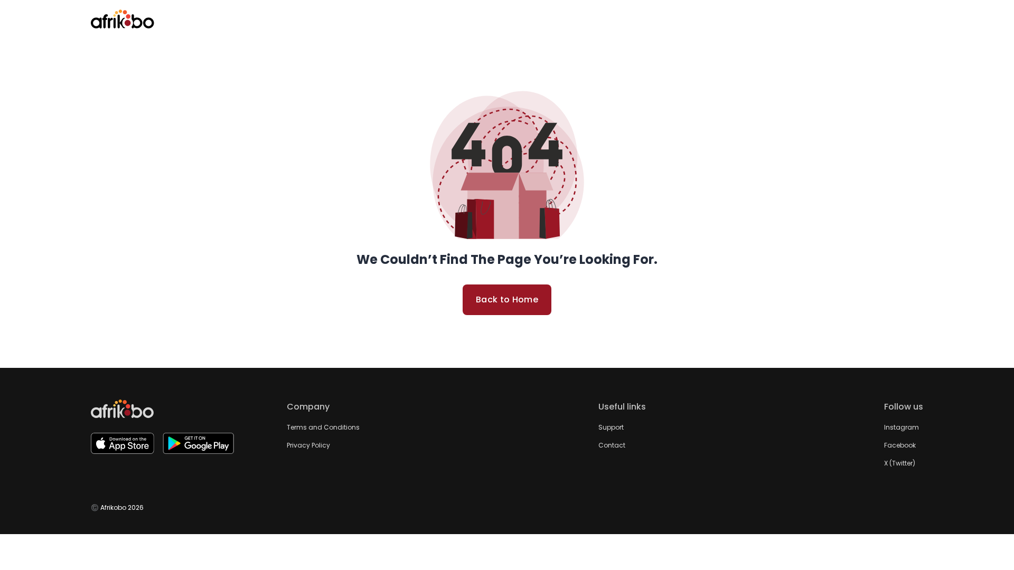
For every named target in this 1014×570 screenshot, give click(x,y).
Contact (611, 445)
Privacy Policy (308, 445)
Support (611, 427)
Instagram (901, 427)
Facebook (900, 445)
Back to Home (507, 299)
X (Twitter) (899, 463)
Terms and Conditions (323, 427)
